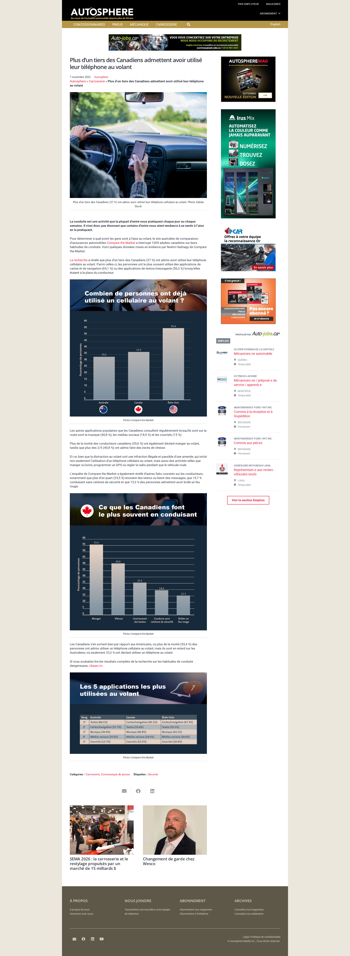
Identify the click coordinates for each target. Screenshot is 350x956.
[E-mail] (74, 939)
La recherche (79, 260)
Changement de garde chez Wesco (168, 861)
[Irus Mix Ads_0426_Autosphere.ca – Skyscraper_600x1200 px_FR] (248, 217)
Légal (246, 937)
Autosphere (101, 77)
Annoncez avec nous (81, 913)
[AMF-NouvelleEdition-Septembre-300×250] (248, 101)
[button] (279, 13)
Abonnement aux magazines (196, 909)
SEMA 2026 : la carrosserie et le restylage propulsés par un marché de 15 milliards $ (99, 863)
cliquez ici (95, 666)
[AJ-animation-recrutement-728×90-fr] (175, 49)
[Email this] (124, 791)
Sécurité (153, 774)
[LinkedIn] (92, 939)
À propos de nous (80, 909)
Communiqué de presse (115, 774)
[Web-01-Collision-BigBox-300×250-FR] (248, 270)
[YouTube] (101, 939)
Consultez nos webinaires (249, 913)
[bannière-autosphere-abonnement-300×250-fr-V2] (248, 323)
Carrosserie (97, 81)
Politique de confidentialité (265, 937)
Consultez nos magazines (249, 909)
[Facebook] (83, 939)
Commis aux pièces (248, 443)
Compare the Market (121, 243)
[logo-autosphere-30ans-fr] (102, 13)
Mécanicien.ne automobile (253, 354)
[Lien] (248, 334)
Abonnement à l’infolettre (194, 913)
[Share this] (138, 791)
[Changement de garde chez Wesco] (175, 830)
